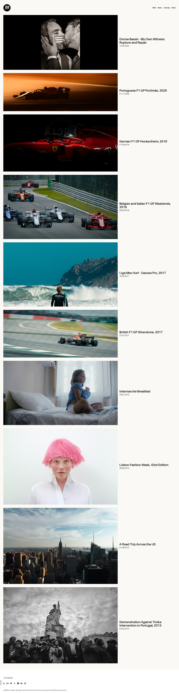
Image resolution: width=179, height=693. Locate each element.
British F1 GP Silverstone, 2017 (140, 332)
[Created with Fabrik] (1, 682)
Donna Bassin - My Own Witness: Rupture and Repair (142, 40)
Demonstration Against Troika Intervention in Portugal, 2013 (140, 623)
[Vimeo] (11, 683)
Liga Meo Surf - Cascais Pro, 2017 (142, 273)
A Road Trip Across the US (137, 544)
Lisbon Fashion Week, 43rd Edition (143, 465)
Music (160, 8)
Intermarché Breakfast (134, 391)
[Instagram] (25, 683)
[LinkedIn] (18, 683)
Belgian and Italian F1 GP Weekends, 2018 (145, 205)
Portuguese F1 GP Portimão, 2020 (143, 90)
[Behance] (21, 683)
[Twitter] (14, 683)
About (174, 8)
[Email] (7, 683)
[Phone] (4, 683)
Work (154, 8)
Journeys (167, 8)
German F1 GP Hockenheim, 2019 (143, 141)
